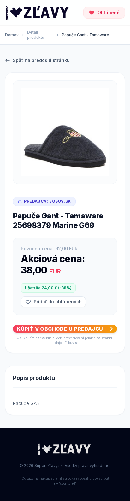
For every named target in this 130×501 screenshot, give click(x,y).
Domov (12, 34)
